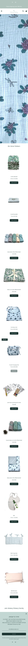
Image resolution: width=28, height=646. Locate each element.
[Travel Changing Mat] (14, 351)
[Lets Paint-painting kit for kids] (14, 388)
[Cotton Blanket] (14, 162)
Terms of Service (14, 639)
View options (14, 182)
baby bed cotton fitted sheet (14, 251)
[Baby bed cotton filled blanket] (14, 463)
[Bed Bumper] (14, 576)
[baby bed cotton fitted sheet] (14, 238)
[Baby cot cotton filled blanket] (14, 275)
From (14, 178)
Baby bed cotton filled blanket (14, 477)
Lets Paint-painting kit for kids (14, 402)
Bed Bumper (14, 590)
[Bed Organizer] (14, 539)
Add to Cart (14, 408)
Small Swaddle (14, 214)
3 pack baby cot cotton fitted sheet (14, 440)
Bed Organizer (14, 553)
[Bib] (14, 501)
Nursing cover (14, 327)
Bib (14, 515)
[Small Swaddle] (14, 200)
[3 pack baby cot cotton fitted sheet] (14, 426)
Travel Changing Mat (14, 364)
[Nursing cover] (14, 313)
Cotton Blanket (14, 176)
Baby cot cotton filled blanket (14, 289)
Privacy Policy (23, 637)
